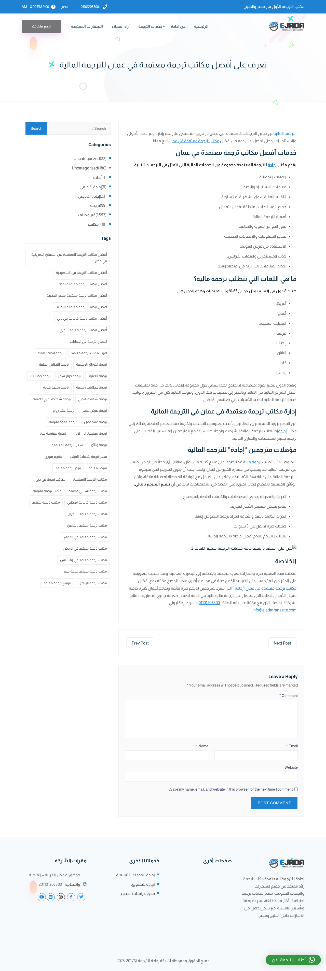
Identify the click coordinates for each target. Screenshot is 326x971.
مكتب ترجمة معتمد (46, 502)
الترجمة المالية (285, 133)
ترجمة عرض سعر (94, 410)
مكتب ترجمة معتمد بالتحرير (87, 514)
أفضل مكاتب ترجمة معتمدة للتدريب (81, 307)
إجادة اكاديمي (89, 196)
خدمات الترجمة (150, 26)
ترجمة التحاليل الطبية (54, 364)
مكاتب (93, 224)
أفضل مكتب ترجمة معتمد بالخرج (83, 330)
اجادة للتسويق (143, 884)
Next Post (282, 643)
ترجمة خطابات (40, 376)
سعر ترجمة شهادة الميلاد (88, 456)
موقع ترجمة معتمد (57, 583)
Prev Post (140, 643)
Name (202, 746)
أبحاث (97, 177)
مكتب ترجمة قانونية (47, 491)
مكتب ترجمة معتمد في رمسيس (83, 560)
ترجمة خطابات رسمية (91, 387)
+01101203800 (91, 7)
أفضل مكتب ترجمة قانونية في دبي (82, 318)
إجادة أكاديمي (91, 187)
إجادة (272, 165)
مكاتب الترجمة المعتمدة (90, 479)
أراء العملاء (121, 26)
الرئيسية (201, 26)
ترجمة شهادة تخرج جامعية (52, 399)
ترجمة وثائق (98, 445)
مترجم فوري (53, 456)
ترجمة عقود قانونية (63, 422)
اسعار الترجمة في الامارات (88, 341)
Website (291, 767)
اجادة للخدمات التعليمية (135, 875)
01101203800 (209, 603)
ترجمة (95, 205)
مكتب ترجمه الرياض (92, 583)
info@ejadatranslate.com (274, 610)
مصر (64, 7)
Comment (288, 695)
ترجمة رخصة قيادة (56, 387)
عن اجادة (178, 26)
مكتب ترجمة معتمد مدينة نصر (85, 571)
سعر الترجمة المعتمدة (67, 445)
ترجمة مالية (252, 462)
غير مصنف (87, 215)
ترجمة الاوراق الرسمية (91, 364)
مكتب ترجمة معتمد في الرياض (85, 548)
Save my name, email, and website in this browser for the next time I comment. (231, 789)
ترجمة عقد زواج (63, 410)
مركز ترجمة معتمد (68, 468)
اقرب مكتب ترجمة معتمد (89, 353)
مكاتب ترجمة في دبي (50, 479)
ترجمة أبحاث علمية (51, 353)
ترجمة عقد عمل (95, 422)
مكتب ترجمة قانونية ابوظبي (87, 502)
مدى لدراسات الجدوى (137, 893)
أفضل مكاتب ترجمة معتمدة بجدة (83, 284)
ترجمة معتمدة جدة (53, 433)
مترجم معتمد (97, 468)
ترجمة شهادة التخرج (92, 399)
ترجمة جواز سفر (69, 376)
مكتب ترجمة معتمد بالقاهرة (87, 525)
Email (292, 746)
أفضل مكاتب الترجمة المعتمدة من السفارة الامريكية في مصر (69, 257)
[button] (293, 960)
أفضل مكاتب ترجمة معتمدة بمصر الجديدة (76, 295)
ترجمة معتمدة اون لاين (90, 433)
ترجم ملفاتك (41, 26)
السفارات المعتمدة (87, 26)
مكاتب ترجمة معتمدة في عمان (193, 141)
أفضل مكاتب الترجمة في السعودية (81, 272)
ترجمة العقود (97, 376)
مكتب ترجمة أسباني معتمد (88, 491)
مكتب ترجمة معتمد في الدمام (85, 537)
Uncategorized (87, 158)
